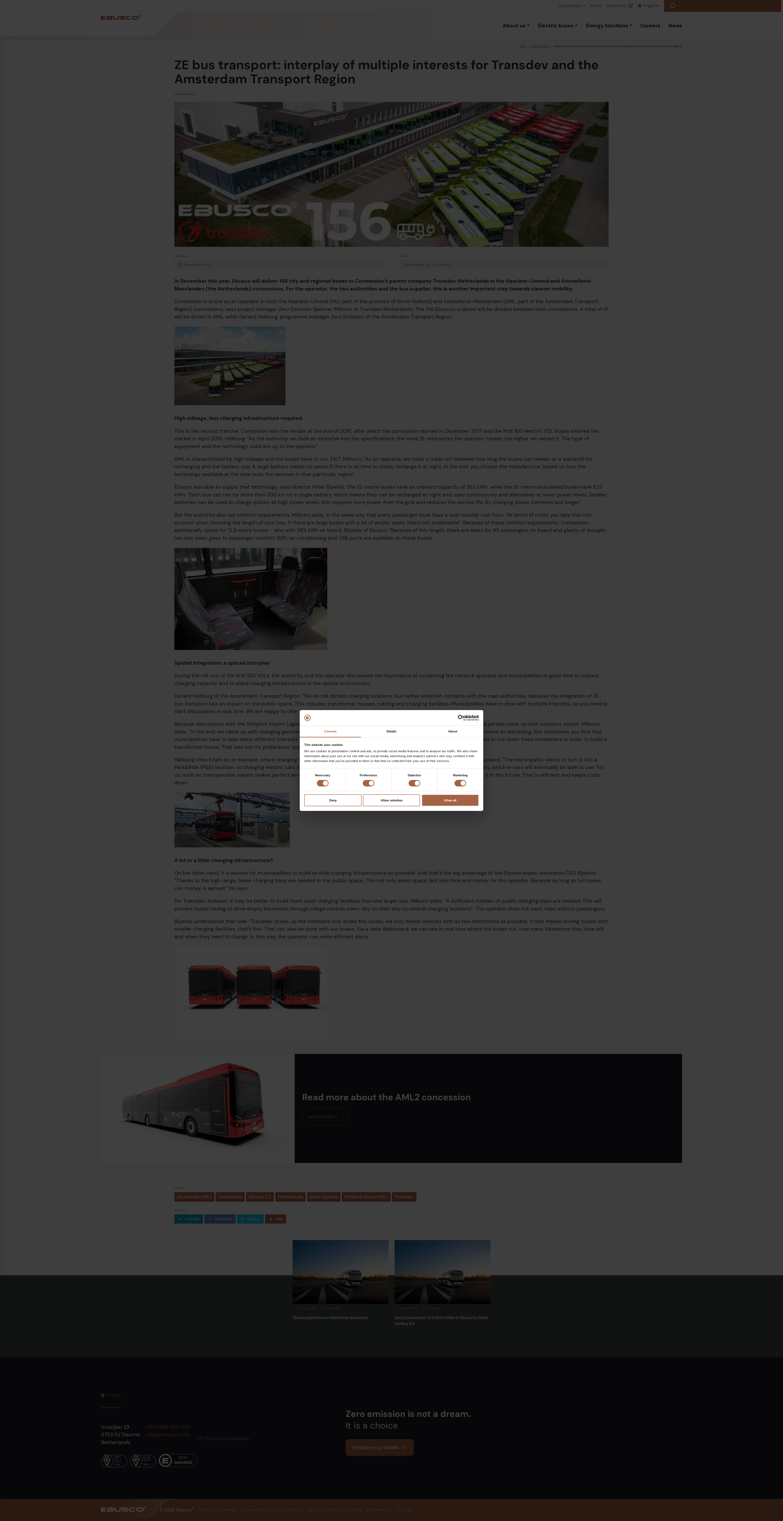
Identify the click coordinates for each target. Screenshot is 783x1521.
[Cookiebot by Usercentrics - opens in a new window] (461, 718)
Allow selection (392, 800)
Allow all (450, 800)
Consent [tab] (330, 731)
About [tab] (452, 731)
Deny (333, 800)
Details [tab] (392, 731)
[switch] (368, 783)
